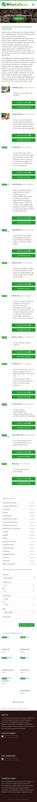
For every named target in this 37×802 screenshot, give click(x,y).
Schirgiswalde (18, 516)
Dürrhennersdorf (18, 545)
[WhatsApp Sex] (15, 4)
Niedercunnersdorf (18, 564)
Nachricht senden (23, 102)
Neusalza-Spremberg (18, 506)
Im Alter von (7, 582)
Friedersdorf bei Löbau (18, 522)
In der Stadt (6, 616)
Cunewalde (18, 509)
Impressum (11, 799)
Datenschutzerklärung (22, 799)
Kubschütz (18, 561)
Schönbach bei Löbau (18, 519)
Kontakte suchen (27, 625)
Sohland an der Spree (18, 525)
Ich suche (6, 574)
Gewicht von (7, 595)
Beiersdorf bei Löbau (18, 503)
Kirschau (18, 532)
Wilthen (18, 538)
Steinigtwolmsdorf (18, 554)
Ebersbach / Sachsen (18, 541)
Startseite (4, 708)
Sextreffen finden (23, 107)
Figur (4, 609)
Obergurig (18, 551)
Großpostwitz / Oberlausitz (18, 529)
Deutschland (12, 708)
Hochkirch (18, 558)
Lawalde (18, 535)
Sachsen (19, 708)
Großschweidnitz (18, 548)
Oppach (32, 87)
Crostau (18, 512)
